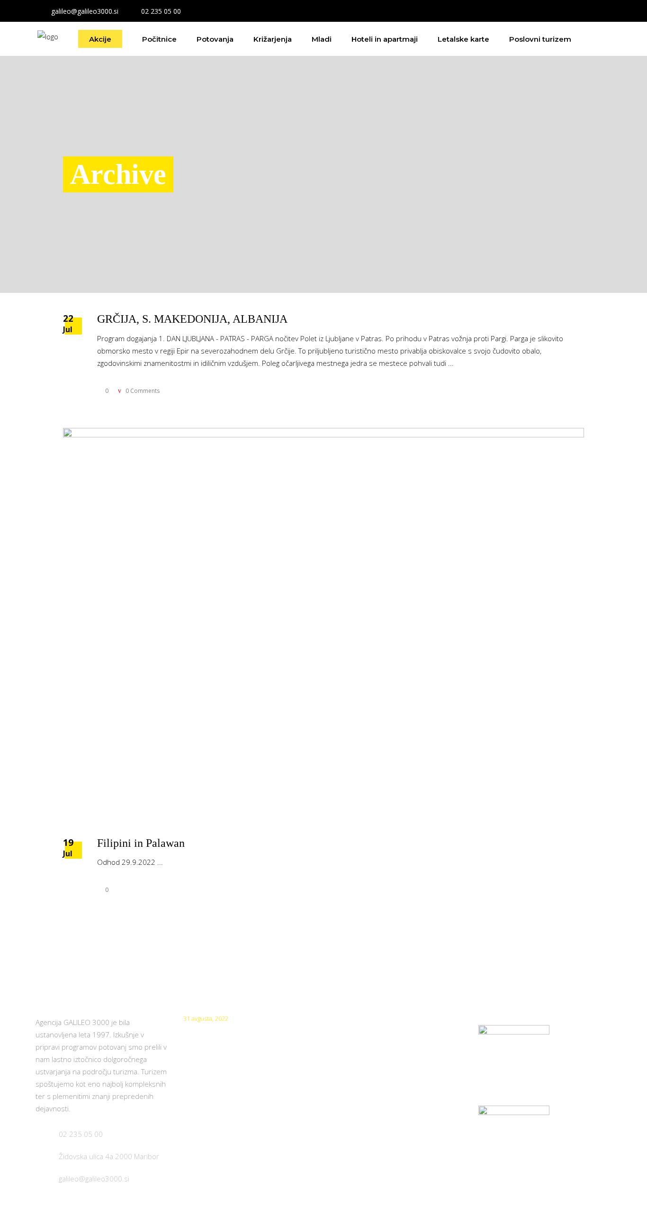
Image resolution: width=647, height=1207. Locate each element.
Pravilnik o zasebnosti (368, 1073)
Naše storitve (354, 1099)
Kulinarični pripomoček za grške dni (244, 1032)
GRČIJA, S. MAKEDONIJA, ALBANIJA (192, 319)
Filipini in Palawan (141, 843)
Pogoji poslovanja (361, 1047)
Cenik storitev (354, 1021)
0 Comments (142, 391)
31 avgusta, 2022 (205, 1018)
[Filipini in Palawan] (323, 623)
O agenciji (347, 1125)
